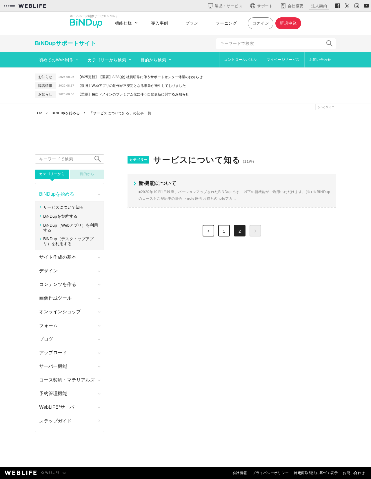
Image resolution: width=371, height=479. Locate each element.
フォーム (48, 325)
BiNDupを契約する (60, 216)
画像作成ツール (55, 298)
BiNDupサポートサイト (65, 43)
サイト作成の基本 (57, 257)
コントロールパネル (240, 60)
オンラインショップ (60, 311)
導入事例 (159, 23)
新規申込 (288, 23)
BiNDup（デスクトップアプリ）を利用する (68, 241)
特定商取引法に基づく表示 (316, 473)
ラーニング (226, 23)
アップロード (53, 352)
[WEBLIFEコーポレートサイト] (25, 6)
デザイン (48, 270)
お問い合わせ (320, 60)
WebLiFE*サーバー (59, 407)
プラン (192, 23)
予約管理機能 (53, 393)
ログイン (260, 23)
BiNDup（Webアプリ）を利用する (70, 227)
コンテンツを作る (57, 284)
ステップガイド (55, 421)
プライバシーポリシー (270, 473)
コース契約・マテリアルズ (67, 379)
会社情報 (239, 473)
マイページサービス (283, 60)
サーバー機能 (53, 366)
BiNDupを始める (56, 194)
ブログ (46, 339)
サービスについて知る (63, 207)
